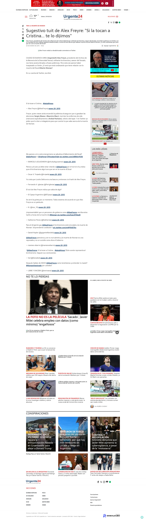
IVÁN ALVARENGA (103, 173)
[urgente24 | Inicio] (118, 508)
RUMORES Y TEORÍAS (34, 348)
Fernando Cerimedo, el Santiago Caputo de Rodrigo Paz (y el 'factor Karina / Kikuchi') (40, 474)
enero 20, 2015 (54, 108)
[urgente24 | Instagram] (114, 22)
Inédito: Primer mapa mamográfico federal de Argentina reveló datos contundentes (104, 350)
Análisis (61, 10)
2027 (92, 298)
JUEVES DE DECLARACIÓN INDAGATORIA (105, 471)
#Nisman (53, 215)
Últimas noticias (22, 10)
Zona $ (97, 10)
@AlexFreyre (61, 166)
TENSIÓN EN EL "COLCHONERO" (102, 373)
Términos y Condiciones (31, 513)
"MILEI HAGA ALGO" (97, 398)
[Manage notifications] (142, 517)
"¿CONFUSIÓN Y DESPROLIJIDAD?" (98, 153)
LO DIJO (94, 178)
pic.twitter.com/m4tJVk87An (64, 227)
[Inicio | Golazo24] (119, 22)
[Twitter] (23, 29)
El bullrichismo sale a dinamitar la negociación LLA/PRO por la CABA (104, 325)
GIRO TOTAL (96, 164)
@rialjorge (42, 156)
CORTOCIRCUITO (96, 323)
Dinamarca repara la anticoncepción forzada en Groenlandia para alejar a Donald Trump (40, 442)
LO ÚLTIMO (96, 196)
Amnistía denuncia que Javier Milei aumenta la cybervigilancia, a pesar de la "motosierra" (104, 444)
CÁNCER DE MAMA (97, 348)
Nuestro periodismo (96, 505)
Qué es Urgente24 (95, 500)
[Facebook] (23, 26)
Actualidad (33, 10)
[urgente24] (33, 483)
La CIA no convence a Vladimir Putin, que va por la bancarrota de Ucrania (40, 350)
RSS (91, 503)
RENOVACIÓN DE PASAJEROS (69, 398)
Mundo (44, 10)
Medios (52, 10)
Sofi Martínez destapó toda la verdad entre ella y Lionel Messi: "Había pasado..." (99, 180)
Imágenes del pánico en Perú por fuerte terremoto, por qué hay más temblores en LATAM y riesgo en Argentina (72, 441)
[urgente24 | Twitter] (111, 22)
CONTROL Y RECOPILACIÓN (100, 436)
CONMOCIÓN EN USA (66, 472)
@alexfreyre (31, 156)
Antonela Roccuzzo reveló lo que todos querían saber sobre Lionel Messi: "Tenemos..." (100, 189)
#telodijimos (48, 103)
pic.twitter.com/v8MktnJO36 (71, 156)
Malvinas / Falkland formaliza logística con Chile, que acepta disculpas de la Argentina (100, 157)
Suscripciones (94, 494)
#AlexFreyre (72, 212)
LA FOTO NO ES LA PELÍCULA (46, 316)
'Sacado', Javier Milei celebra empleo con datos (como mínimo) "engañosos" (56, 320)
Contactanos (94, 497)
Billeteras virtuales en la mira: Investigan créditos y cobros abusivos (40, 400)
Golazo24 (106, 10)
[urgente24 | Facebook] (109, 22)
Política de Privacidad (43, 513)
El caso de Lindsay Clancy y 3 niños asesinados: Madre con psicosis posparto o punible (72, 474)
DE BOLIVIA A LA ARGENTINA (36, 472)
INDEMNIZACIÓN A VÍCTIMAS (38, 436)
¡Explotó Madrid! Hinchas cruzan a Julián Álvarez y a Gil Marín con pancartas (105, 375)
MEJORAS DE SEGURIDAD (35, 373)
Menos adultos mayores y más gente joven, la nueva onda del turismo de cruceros (71, 400)
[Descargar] (23, 38)
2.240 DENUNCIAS (33, 398)
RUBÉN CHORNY (102, 406)
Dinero (89, 10)
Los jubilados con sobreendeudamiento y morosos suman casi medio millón (104, 400)
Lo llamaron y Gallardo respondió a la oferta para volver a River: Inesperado (100, 198)
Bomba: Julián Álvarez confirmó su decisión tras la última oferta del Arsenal (100, 166)
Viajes (126, 10)
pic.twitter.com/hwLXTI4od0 (69, 215)
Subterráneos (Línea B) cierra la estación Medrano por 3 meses (73, 374)
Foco (75, 10)
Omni (82, 10)
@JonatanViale (53, 156)
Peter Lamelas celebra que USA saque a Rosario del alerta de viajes (41, 375)
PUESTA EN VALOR (65, 373)
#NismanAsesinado (34, 265)
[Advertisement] (57, 87)
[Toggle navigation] (27, 16)
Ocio (68, 10)
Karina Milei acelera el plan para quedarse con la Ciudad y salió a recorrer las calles (104, 300)
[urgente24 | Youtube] (116, 22)
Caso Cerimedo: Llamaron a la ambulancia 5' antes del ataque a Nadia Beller (104, 474)
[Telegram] (23, 35)
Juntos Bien (116, 10)
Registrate (111, 17)
